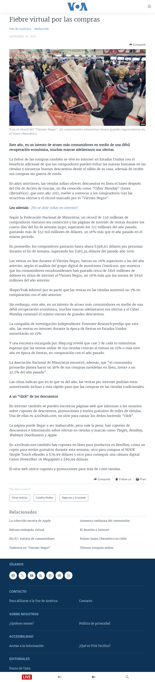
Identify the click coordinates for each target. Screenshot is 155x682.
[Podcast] (50, 575)
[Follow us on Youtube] (31, 575)
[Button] (137, 44)
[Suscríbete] (59, 575)
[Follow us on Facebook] (13, 575)
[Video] (93, 677)
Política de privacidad (94, 623)
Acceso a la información (26, 646)
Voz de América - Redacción (29, 29)
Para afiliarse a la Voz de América (33, 601)
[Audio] (59, 677)
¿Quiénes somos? (21, 623)
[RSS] (41, 575)
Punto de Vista (19, 668)
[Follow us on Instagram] (68, 575)
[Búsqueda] (127, 677)
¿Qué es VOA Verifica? (95, 646)
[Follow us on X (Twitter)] (22, 575)
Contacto (85, 601)
